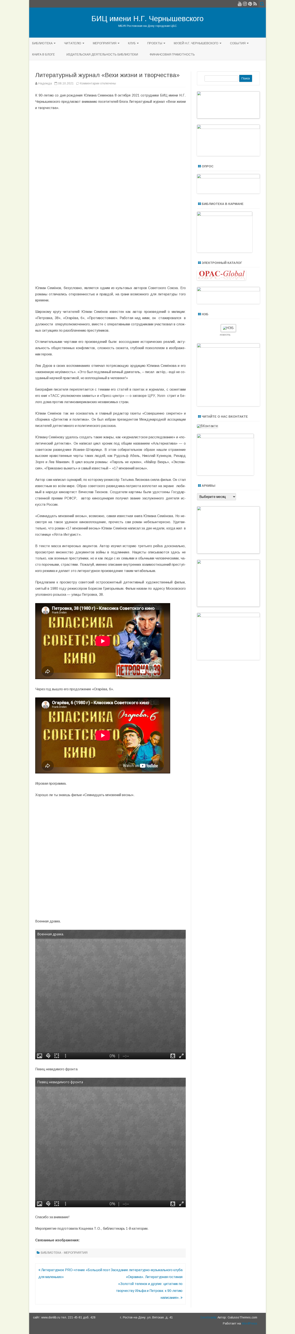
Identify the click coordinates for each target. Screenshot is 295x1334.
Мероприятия (104, 43)
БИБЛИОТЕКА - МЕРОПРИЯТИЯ (64, 1252)
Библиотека (42, 43)
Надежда (45, 83)
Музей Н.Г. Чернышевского (196, 43)
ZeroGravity (208, 1317)
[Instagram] (245, 3)
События (238, 43)
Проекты (154, 43)
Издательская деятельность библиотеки (102, 54)
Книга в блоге (43, 54)
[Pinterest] (250, 3)
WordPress (249, 1323)
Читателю (72, 43)
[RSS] (255, 3)
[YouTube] (240, 3)
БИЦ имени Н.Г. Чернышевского (147, 18)
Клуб (132, 43)
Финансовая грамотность (172, 54)
